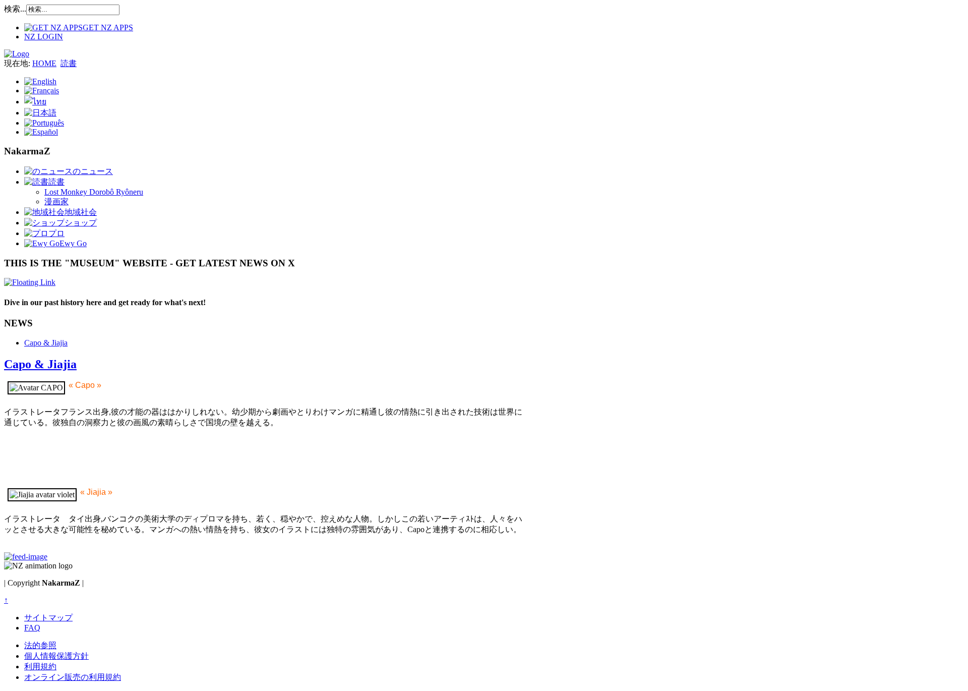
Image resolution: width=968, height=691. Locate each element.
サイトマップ (48, 617)
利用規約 (40, 666)
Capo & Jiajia (46, 342)
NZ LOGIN (43, 36)
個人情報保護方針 (56, 656)
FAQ (32, 627)
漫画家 (56, 201)
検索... (15, 9)
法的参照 (40, 645)
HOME (44, 63)
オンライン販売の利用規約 (72, 677)
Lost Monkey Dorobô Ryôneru (93, 192)
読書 (68, 63)
